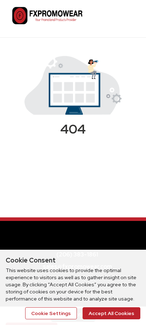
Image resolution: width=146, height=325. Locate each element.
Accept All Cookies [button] (111, 313)
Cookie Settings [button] (51, 313)
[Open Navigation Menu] (126, 17)
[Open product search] (112, 17)
